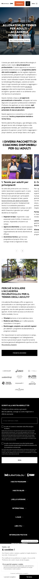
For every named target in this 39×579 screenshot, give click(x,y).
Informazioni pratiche (18, 535)
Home (9, 21)
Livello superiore (18, 499)
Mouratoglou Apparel (9, 345)
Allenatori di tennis (19, 21)
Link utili (18, 526)
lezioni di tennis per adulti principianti (15, 201)
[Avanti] (22, 250)
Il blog (18, 517)
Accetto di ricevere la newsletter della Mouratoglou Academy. (18, 427)
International (18, 508)
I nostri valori (18, 490)
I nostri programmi (18, 482)
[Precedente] (16, 250)
